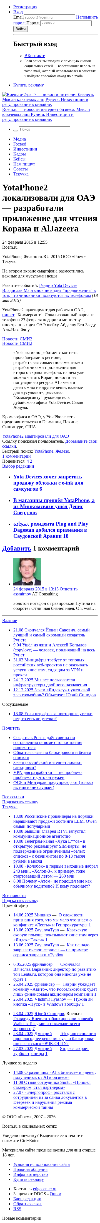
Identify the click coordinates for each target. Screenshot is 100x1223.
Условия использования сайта (41, 1164)
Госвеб (19, 144)
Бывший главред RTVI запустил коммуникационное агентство (49, 834)
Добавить (16, 548)
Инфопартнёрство (30, 1174)
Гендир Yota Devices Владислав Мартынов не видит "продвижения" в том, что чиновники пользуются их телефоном (49, 290)
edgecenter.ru (44, 1188)
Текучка (21, 174)
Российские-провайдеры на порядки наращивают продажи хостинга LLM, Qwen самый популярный (55, 821)
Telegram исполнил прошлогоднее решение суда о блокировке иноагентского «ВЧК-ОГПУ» (54, 1038)
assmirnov (22, 594)
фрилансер (42, 964)
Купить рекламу (28, 85)
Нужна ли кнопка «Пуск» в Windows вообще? (53, 1002)
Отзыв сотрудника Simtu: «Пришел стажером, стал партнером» (52, 1085)
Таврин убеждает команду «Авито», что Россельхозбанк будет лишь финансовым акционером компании (55, 989)
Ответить (69, 589)
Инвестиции (25, 149)
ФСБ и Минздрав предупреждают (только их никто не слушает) (53, 785)
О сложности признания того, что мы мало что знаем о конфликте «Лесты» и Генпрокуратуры (52, 920)
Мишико (42, 915)
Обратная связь (27, 1203)
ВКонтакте (34, 55)
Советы (20, 169)
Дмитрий (43, 1033)
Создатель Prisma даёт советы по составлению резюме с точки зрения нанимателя (47, 742)
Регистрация (25, 6)
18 (66, 536)
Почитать (11, 728)
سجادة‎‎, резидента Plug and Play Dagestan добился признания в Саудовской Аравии (50, 530)
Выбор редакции (18, 466)
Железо (62, 451)
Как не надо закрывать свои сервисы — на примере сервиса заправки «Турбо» (51, 949)
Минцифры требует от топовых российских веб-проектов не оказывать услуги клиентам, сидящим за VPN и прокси (50, 667)
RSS (17, 1208)
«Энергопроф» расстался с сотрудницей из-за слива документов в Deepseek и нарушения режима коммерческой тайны (50, 1100)
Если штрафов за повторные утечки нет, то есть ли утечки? (52, 716)
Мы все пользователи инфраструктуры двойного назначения (50, 682)
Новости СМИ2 (17, 339)
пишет (8, 314)
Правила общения (30, 1169)
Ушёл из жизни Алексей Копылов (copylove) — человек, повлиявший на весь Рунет (54, 650)
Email (18, 17)
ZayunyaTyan (46, 930)
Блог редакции (27, 1198)
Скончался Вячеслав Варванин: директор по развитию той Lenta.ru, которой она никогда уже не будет (54, 972)
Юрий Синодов (49, 1013)
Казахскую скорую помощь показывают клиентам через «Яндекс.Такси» (55, 935)
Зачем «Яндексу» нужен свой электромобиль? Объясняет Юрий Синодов (54, 692)
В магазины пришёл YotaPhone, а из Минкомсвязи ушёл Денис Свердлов (54, 506)
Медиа (19, 139)
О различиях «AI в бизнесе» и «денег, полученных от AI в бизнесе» (54, 1075)
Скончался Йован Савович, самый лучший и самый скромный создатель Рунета (51, 635)
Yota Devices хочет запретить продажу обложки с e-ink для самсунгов (48, 483)
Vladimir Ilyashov (50, 999)
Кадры (19, 154)
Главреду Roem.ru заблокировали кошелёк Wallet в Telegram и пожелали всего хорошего (53, 1023)
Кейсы (19, 159)
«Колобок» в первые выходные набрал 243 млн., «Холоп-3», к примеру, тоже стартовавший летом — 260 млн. (55, 871)
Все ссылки (13, 796)
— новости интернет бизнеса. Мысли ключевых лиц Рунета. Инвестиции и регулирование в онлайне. (46, 114)
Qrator (55, 1193)
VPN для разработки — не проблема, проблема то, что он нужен (48, 775)
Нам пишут (24, 164)
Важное (9, 620)
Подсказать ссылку (20, 801)
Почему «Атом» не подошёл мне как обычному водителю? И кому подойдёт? (52, 883)
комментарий (16, 456)
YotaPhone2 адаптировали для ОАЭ (35, 436)
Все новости (14, 895)
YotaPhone (43, 451)
